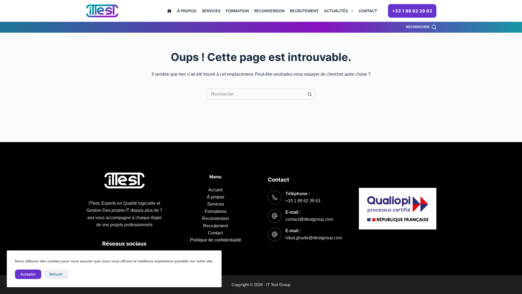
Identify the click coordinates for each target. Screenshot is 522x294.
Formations (215, 211)
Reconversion (269, 10)
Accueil (215, 190)
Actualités (336, 10)
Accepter (28, 274)
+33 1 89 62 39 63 (412, 11)
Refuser (56, 274)
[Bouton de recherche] (309, 94)
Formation (237, 10)
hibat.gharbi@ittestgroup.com (313, 237)
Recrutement (304, 10)
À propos (186, 10)
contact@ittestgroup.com (309, 219)
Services (211, 10)
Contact (368, 10)
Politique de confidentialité (215, 240)
